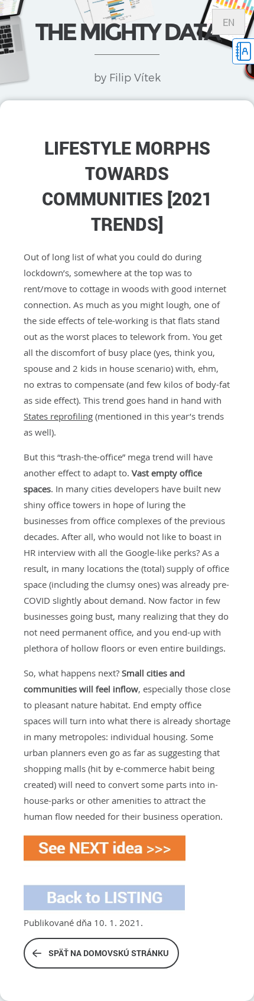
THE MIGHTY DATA (127, 31)
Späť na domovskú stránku (108, 953)
